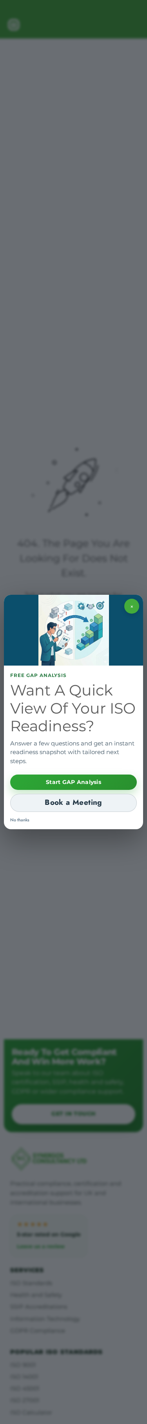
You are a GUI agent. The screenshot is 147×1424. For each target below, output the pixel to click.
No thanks (19, 820)
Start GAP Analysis (73, 782)
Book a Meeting (73, 802)
